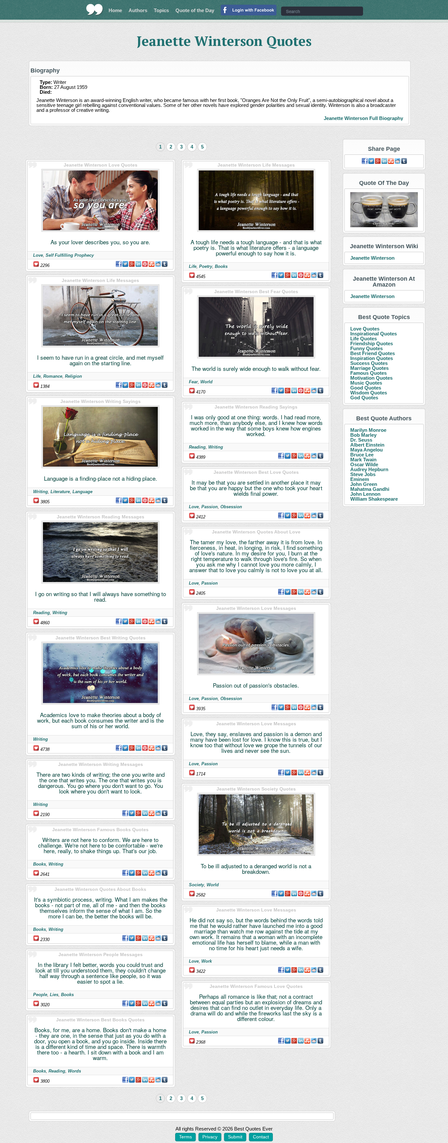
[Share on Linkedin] (138, 264)
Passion (209, 506)
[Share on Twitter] (125, 264)
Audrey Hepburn (369, 469)
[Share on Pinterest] (145, 264)
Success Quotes (369, 363)
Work (206, 961)
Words (74, 1071)
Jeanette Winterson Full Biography (363, 118)
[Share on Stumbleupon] (151, 264)
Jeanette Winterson (372, 258)
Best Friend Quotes (372, 353)
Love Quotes (364, 328)
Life (37, 376)
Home (115, 10)
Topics (161, 10)
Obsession (231, 506)
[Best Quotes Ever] (94, 9)
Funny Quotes (366, 348)
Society (196, 884)
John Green (363, 484)
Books (39, 864)
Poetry (205, 266)
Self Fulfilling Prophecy (70, 255)
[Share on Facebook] (119, 264)
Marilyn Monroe (368, 430)
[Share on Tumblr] (165, 264)
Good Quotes (365, 388)
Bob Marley (363, 435)
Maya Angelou (366, 449)
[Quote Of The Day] (384, 210)
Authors (138, 10)
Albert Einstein (367, 445)
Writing (40, 491)
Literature (60, 491)
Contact (261, 1136)
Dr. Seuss (361, 440)
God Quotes (364, 397)
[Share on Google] (132, 264)
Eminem (359, 479)
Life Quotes (363, 338)
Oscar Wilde (364, 464)
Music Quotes (366, 383)
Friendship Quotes (371, 343)
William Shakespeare (374, 499)
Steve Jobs (363, 474)
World (206, 381)
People (40, 994)
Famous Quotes (368, 373)
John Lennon (365, 494)
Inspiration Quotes (371, 358)
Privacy (209, 1136)
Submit (235, 1136)
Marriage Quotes (369, 368)
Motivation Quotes (371, 378)
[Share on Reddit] (158, 264)
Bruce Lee (362, 454)
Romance (52, 376)
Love (38, 255)
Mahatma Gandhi (369, 489)
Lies (54, 994)
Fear (193, 381)
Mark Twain (363, 459)
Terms (185, 1136)
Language (82, 491)
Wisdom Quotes (368, 392)
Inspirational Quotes (373, 333)
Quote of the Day (194, 10)
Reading (41, 612)
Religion (73, 376)
